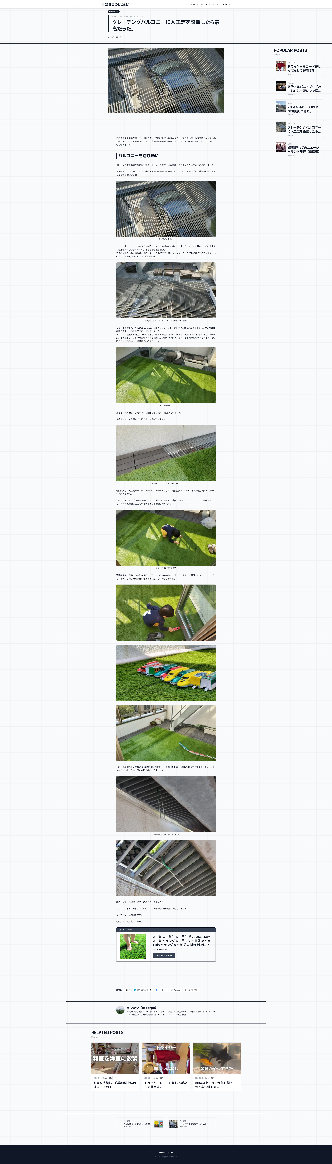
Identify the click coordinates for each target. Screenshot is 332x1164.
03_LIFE (216, 4)
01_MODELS (194, 4)
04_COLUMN (226, 4)
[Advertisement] (166, 123)
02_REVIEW (205, 4)
